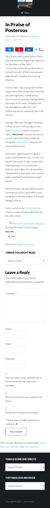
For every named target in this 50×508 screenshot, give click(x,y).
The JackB (25, 4)
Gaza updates (22, 142)
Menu (27, 13)
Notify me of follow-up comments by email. (23, 398)
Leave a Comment (13, 39)
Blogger (20, 244)
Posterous (15, 130)
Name (8, 328)
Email (8, 343)
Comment (11, 293)
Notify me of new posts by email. (21, 412)
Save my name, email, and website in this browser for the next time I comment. (23, 381)
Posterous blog (33, 208)
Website (9, 358)
